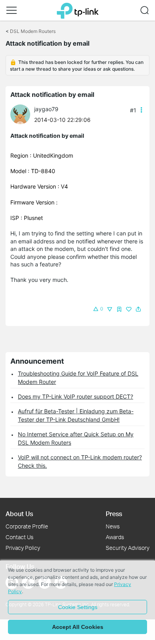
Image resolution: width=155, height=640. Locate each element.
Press (114, 513)
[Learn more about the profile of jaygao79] (22, 113)
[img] (119, 309)
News (113, 526)
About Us (19, 513)
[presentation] (20, 114)
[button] (11, 10)
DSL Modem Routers (33, 31)
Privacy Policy (23, 547)
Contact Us (19, 537)
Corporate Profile (27, 526)
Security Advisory (127, 547)
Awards (115, 537)
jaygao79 (46, 109)
